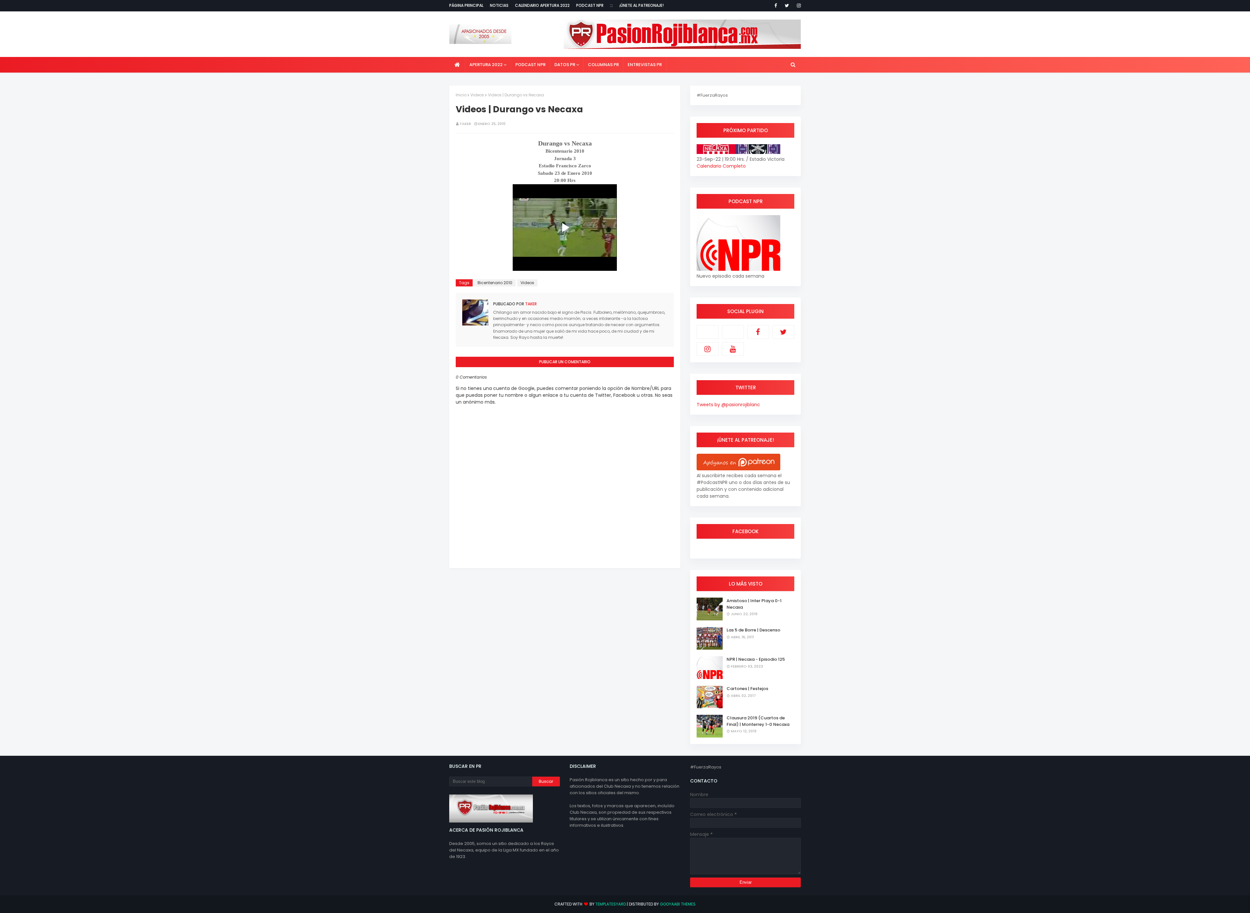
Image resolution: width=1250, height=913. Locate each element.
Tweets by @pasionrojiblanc (728, 404)
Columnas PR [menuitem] (603, 65)
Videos (477, 95)
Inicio (461, 95)
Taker (465, 123)
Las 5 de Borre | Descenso (753, 630)
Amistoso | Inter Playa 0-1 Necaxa (754, 604)
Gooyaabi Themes (678, 904)
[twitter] (787, 5)
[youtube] (733, 349)
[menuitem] (457, 65)
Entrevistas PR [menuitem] (645, 65)
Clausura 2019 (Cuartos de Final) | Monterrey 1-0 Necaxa (758, 721)
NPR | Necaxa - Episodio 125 (756, 659)
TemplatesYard (610, 904)
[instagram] (798, 5)
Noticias (499, 5)
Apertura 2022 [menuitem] (486, 65)
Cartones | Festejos (747, 688)
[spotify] (733, 332)
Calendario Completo (721, 166)
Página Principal (466, 5)
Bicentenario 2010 (495, 282)
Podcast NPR (590, 5)
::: (611, 5)
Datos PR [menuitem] (564, 65)
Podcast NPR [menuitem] (530, 65)
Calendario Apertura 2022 (542, 5)
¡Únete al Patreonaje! (641, 5)
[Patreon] (708, 332)
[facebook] (775, 5)
